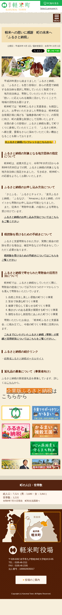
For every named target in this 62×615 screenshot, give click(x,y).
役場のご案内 (32, 579)
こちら (10, 382)
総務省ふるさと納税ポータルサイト (24, 358)
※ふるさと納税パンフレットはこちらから (28, 142)
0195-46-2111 (21, 562)
